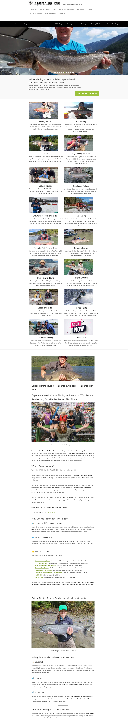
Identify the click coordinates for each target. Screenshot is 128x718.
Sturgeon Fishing (29, 24)
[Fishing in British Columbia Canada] (64, 51)
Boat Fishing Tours (45, 278)
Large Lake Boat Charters (43, 570)
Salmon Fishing (45, 186)
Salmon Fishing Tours (42, 561)
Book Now (81, 338)
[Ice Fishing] (81, 110)
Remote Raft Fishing (42, 568)
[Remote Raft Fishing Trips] (46, 237)
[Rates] (46, 143)
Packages (70, 24)
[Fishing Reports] (46, 110)
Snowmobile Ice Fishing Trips (45, 216)
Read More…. (52, 513)
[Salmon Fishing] (46, 175)
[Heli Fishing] (81, 205)
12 (73, 72)
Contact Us (33, 9)
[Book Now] (81, 327)
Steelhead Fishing (81, 186)
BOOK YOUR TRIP (87, 93)
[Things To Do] (81, 297)
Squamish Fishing (112, 24)
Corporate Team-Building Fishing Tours (48, 572)
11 (72, 72)
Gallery (89, 9)
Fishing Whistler (96, 24)
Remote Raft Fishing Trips (45, 248)
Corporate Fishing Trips (66, 9)
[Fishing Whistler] (81, 267)
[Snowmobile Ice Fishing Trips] (46, 205)
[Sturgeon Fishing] (81, 237)
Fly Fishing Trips (41, 563)
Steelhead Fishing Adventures (45, 565)
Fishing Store (14, 24)
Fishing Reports (45, 9)
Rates (54, 9)
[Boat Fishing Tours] (46, 267)
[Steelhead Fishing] (81, 175)
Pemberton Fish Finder (47, 2)
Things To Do (81, 308)
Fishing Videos (44, 24)
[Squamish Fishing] (46, 327)
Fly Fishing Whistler (36, 13)
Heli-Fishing (39, 575)
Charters (62, 13)
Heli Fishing (58, 24)
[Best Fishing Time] (46, 297)
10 (70, 72)
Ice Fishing (82, 24)
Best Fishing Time (50, 13)
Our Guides (80, 9)
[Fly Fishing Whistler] (81, 143)
